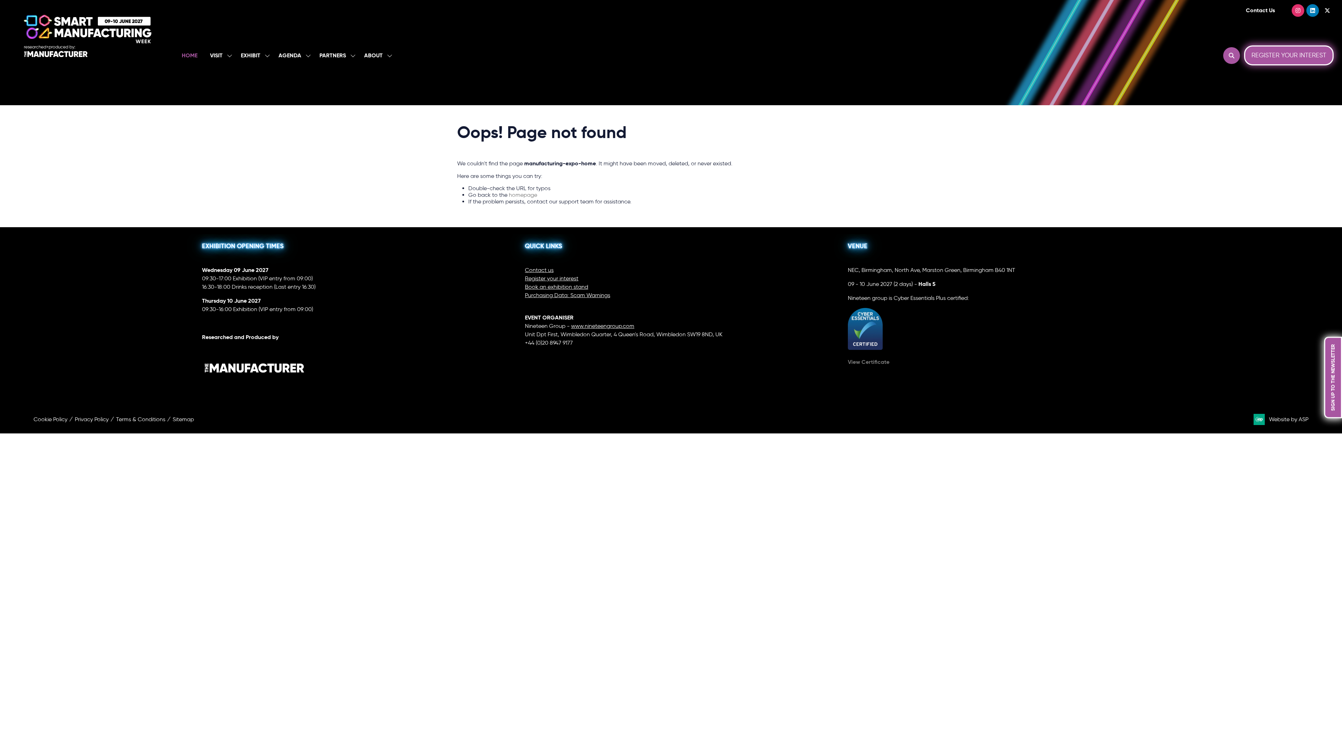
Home (189, 55)
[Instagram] (1298, 10)
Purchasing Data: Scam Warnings (567, 295)
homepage (523, 195)
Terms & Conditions (140, 419)
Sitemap (183, 419)
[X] (1327, 10)
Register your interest (551, 278)
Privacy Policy (92, 419)
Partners (332, 55)
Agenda (290, 55)
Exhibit (250, 55)
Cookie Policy (50, 419)
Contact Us (1260, 10)
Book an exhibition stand (556, 286)
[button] (1231, 55)
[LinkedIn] (1312, 10)
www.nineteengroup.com (602, 326)
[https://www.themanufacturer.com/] (254, 387)
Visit (216, 55)
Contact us (539, 270)
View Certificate (868, 362)
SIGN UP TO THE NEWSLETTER (1333, 377)
